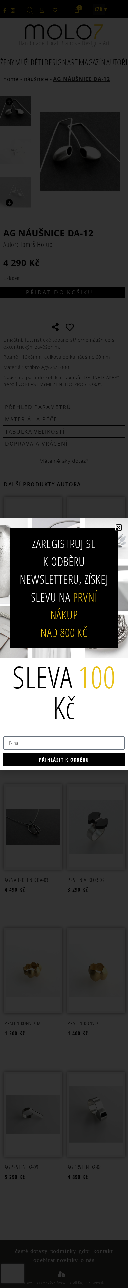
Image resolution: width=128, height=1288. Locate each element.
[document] (64, 644)
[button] (118, 527)
